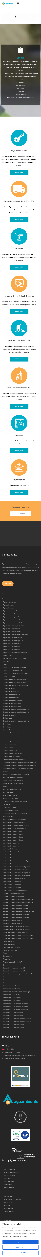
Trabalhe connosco (9, 1196)
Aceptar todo (20, 1242)
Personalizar (20, 1247)
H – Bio (5, 786)
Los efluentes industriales (10, 810)
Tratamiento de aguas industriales (12, 998)
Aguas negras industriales (10, 614)
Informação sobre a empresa (12, 1199)
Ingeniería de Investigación (10, 798)
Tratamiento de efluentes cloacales (13, 1012)
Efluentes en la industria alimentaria (13, 742)
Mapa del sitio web (9, 1175)
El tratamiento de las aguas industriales (14, 760)
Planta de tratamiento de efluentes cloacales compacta (18, 911)
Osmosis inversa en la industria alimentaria (15, 890)
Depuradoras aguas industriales (12, 703)
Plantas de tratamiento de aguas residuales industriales (18, 935)
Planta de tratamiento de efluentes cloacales (15, 905)
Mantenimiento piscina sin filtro (12, 881)
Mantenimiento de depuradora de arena (14, 822)
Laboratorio (6, 804)
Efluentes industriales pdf (10, 751)
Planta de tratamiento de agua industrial (14, 896)
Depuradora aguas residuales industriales (14, 682)
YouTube (20, 532)
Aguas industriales (8, 605)
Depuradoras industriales (10, 715)
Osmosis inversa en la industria (12, 887)
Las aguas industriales (9, 807)
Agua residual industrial (9, 602)
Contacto (5, 664)
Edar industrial (7, 724)
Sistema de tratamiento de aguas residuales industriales (19, 974)
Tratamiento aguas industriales (11, 986)
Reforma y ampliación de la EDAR (12, 962)
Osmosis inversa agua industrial (12, 884)
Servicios (5, 965)
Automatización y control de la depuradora (15, 658)
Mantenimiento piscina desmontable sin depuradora (17, 861)
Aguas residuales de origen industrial (13, 626)
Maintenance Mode (8, 816)
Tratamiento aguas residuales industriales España (17, 992)
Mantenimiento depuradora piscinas (13, 840)
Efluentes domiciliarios (9, 736)
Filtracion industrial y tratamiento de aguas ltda (16, 774)
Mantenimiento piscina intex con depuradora (15, 870)
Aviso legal (6, 661)
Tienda (5, 980)
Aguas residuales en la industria (12, 632)
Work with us (7, 1220)
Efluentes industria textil (10, 745)
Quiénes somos (7, 956)
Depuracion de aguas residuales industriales (15, 673)
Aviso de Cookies (9, 1181)
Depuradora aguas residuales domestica (14, 679)
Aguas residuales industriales (11, 646)
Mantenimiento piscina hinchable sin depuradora (16, 867)
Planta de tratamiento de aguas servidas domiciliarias (18, 899)
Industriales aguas (8, 792)
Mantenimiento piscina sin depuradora (14, 879)
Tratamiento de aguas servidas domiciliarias (15, 1009)
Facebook (20, 535)
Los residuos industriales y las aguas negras (15, 813)
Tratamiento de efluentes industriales (13, 1024)
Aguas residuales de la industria (12, 620)
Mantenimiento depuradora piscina (13, 837)
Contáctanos (7, 583)
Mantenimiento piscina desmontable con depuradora (18, 858)
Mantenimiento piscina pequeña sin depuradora (16, 876)
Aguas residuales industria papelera (13, 640)
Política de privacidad (9, 944)
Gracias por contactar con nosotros (13, 783)
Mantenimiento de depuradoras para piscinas (16, 825)
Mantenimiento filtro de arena (11, 849)
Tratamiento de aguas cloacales (12, 995)
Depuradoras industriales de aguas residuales (16, 721)
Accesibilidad (8, 1184)
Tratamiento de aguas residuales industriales (15, 1003)
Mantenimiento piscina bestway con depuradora (16, 852)
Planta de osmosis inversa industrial (13, 893)
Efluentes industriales (9, 748)
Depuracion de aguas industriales (12, 670)
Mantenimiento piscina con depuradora (14, 855)
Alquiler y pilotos (8, 655)
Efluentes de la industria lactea (11, 733)
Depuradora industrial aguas (11, 691)
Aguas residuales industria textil (12, 643)
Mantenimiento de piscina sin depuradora (14, 828)
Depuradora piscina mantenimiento (13, 700)
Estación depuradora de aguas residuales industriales (18, 768)
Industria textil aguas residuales (12, 789)
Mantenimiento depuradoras (11, 843)
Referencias (6, 959)
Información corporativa (10, 795)
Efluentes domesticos (9, 739)
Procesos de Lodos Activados (11, 947)
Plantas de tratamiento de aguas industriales (15, 932)
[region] (20, 1239)
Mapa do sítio (8, 1202)
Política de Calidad (9, 1187)
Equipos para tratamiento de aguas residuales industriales (19, 762)
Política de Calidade (9, 1211)
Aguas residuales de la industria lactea (14, 623)
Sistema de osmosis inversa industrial (14, 968)
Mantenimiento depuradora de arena (13, 834)
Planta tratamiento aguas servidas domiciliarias (16, 926)
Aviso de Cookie (8, 1208)
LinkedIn (20, 529)
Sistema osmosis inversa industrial (13, 977)
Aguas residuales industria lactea (12, 638)
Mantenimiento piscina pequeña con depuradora (16, 873)
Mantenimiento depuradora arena (12, 831)
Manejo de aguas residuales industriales (14, 819)
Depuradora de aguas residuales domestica (15, 685)
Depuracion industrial (9, 676)
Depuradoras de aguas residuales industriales (16, 709)
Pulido (5, 953)
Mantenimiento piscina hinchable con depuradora (17, 864)
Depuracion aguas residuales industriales (14, 667)
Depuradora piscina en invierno (11, 694)
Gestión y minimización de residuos (13, 780)
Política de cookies (8, 941)
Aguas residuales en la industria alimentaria (15, 635)
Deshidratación (7, 718)
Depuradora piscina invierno (11, 697)
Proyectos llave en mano (10, 950)
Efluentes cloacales (8, 730)
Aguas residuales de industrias (11, 611)
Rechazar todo (20, 1252)
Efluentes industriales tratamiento (12, 754)
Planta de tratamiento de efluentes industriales (16, 914)
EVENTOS (5, 771)
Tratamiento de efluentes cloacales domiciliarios (17, 1018)
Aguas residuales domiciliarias (11, 629)
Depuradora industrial (9, 688)
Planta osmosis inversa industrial (12, 920)
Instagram (20, 538)
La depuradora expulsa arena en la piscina (15, 801)
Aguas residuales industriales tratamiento (15, 652)
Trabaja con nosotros (9, 983)
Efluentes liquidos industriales (11, 757)
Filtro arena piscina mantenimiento (13, 777)
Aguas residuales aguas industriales (13, 617)
